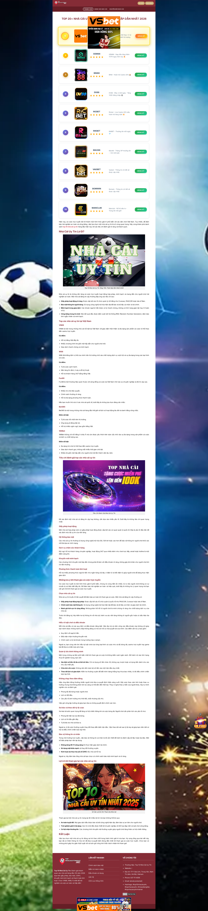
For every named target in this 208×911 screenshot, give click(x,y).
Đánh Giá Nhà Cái (100, 9)
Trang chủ (88, 9)
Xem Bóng (149, 3)
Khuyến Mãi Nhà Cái (117, 9)
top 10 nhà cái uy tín (70, 227)
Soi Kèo (141, 3)
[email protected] (136, 881)
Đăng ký (141, 36)
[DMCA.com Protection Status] (129, 894)
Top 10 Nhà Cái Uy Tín (62, 871)
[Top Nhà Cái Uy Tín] (65, 3)
